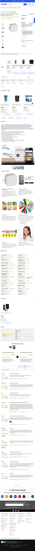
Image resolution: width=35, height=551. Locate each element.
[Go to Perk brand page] (15, 496)
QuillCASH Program (12, 518)
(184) (16, 331)
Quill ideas (11, 533)
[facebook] (18, 510)
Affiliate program (12, 534)
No (22, 378)
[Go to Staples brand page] (20, 496)
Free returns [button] (24, 35)
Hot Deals (14, 7)
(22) (16, 339)
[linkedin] (16, 510)
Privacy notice (12, 545)
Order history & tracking (4, 515)
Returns (2, 517)
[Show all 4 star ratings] (20, 332)
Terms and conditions (13, 507)
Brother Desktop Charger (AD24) (6, 312)
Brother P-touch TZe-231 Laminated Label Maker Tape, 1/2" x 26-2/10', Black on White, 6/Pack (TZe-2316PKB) (28, 104)
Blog (27, 517)
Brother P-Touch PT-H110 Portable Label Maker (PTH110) (15, 66)
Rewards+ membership (13, 515)
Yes (19, 378)
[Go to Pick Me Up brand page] (11, 496)
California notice (18, 545)
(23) (16, 335)
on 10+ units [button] (5, 109)
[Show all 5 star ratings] (20, 330)
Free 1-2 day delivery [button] (27, 110)
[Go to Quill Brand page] (2, 496)
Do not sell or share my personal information (16, 546)
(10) (16, 337)
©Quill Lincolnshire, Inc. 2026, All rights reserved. (13, 542)
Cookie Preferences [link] (24, 545)
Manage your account (4, 518)
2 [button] (15, 482)
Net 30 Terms (11, 521)
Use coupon (27, 504)
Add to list (24, 38)
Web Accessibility (29, 522)
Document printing (12, 525)
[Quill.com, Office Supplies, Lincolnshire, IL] (3, 542)
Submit (23, 45)
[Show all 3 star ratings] (20, 334)
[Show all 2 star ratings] (20, 336)
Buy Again (18, 7)
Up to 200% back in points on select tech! (17, 1)
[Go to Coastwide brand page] (7, 496)
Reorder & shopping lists (21, 515)
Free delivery (25, 26)
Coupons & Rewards (9, 7)
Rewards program (12, 517)
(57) (16, 333)
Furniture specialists (12, 529)
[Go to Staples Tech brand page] (24, 496)
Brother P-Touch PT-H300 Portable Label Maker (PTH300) (23, 66)
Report (27, 378)
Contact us (2, 530)
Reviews (25, 117)
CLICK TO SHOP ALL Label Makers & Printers (25, 53)
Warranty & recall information (3, 526)
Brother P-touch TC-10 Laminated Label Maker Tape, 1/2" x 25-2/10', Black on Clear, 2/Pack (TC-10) (16, 104)
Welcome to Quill (29, 515)
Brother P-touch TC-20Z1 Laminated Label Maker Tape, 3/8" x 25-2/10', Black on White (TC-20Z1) (5, 104)
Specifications (11, 117)
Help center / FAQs (4, 522)
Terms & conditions (6, 545)
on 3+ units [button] (5, 318)
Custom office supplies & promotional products (13, 523)
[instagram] (13, 510)
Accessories (18, 117)
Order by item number (21, 520)
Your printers (20, 518)
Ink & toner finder (20, 517)
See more (2, 86)
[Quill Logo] (4, 4)
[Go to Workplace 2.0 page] (32, 496)
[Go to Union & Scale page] (28, 496)
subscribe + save (12, 520)
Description (3, 117)
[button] (34, 1)
